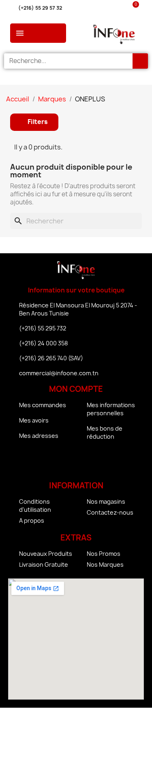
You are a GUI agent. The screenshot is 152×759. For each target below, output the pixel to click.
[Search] (140, 61)
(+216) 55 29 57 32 (40, 7)
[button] (34, 122)
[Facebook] (54, 462)
